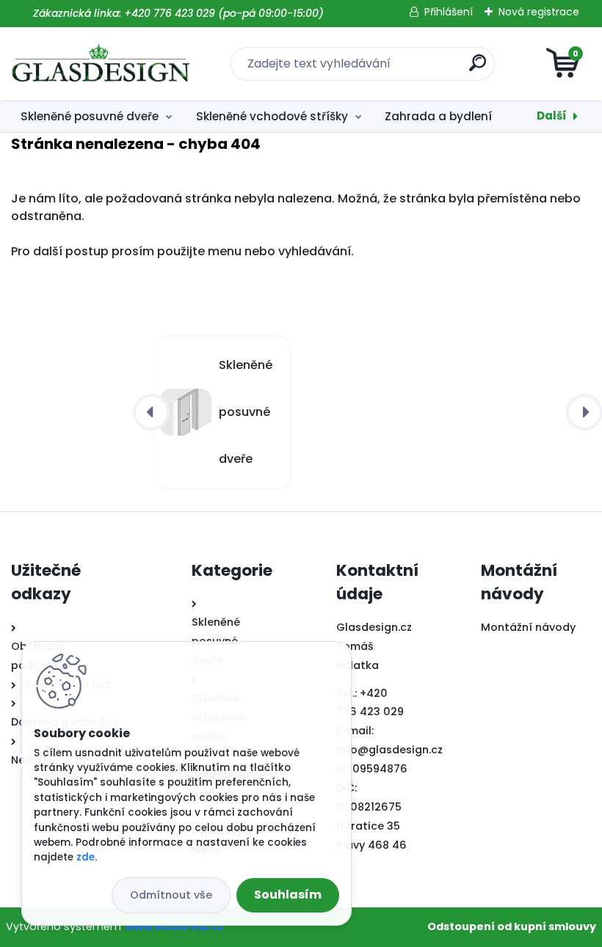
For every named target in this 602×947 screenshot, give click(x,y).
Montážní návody (528, 627)
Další (552, 115)
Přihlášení (448, 11)
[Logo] (101, 63)
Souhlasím (288, 894)
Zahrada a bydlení (438, 116)
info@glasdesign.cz (389, 749)
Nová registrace (538, 11)
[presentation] (151, 412)
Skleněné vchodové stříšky (272, 116)
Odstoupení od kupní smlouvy (511, 926)
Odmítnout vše (171, 895)
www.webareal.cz (175, 926)
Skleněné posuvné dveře (90, 116)
